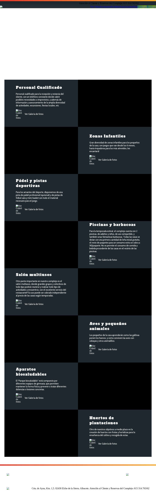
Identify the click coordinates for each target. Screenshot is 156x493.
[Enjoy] (48, 478)
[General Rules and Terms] (107, 474)
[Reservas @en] (78, 477)
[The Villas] (48, 474)
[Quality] (78, 474)
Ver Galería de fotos (33, 114)
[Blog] (78, 475)
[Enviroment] (48, 475)
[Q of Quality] (107, 475)
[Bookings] (78, 478)
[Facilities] (48, 477)
